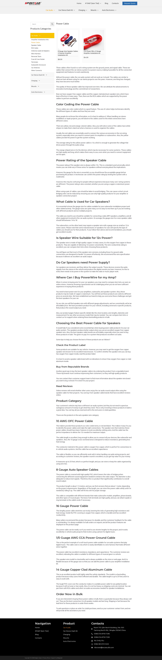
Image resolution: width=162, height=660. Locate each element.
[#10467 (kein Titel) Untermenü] (100, 3)
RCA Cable (34, 48)
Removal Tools (36, 56)
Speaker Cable (36, 45)
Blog (106, 3)
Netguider (60, 658)
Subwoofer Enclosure (38, 65)
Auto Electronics (108, 10)
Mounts (93, 10)
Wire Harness (35, 53)
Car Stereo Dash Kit (65, 10)
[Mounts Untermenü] (97, 10)
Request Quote (129, 3)
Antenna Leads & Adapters (40, 51)
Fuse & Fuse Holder (38, 59)
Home (79, 3)
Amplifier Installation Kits (40, 39)
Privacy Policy (46, 658)
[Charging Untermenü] (86, 10)
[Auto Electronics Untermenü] (115, 10)
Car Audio (49, 10)
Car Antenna (35, 67)
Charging (81, 10)
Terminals (34, 62)
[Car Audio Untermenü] (54, 10)
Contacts (115, 3)
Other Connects (36, 70)
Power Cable (35, 42)
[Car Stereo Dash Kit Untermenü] (74, 10)
